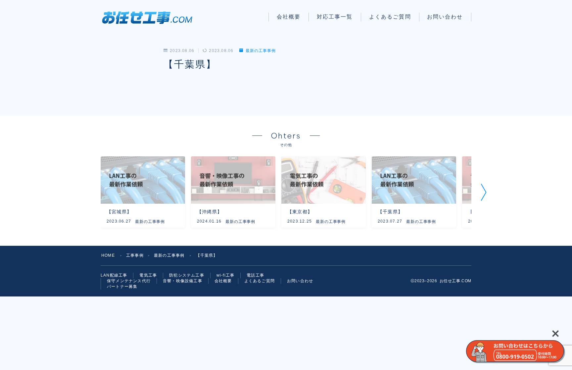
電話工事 (255, 275)
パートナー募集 (122, 286)
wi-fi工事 (225, 275)
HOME (108, 255)
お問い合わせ (445, 17)
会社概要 (289, 17)
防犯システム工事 (186, 275)
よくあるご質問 (390, 17)
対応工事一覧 (335, 17)
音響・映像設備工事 (182, 281)
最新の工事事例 (260, 50)
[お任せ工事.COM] (150, 17)
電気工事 (148, 275)
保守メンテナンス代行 (129, 281)
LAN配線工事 (114, 275)
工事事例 (135, 255)
